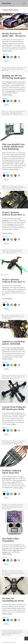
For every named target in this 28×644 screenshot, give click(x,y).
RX (14, 573)
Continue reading (7, 50)
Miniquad (20, 113)
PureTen (10, 69)
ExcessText (6, 3)
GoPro (6, 316)
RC (19, 69)
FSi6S (3, 573)
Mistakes (4, 443)
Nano (8, 507)
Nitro (7, 69)
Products (21, 111)
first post (11, 224)
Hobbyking (5, 220)
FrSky (23, 572)
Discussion (15, 67)
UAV (3, 318)
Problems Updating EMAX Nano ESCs (11, 471)
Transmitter (21, 573)
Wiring (18, 633)
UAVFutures (9, 82)
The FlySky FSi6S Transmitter (10, 539)
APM (8, 442)
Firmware (19, 377)
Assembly (9, 632)
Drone (17, 111)
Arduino (3, 377)
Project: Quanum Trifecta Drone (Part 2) (13, 213)
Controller (13, 572)
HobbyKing (13, 251)
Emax (15, 377)
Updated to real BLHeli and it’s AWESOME (13, 342)
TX (24, 573)
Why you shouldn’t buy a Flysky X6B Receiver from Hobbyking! (13, 146)
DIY (9, 377)
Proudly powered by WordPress (9, 642)
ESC (21, 506)
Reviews (7, 113)
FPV (16, 113)
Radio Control (20, 67)
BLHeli (7, 377)
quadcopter (4, 114)
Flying (16, 442)
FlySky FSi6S (16, 550)
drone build (5, 548)
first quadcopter (11, 91)
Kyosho (3, 69)
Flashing (23, 377)
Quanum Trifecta (16, 316)
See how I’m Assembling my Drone (13, 599)
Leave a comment (18, 114)
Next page (26, 638)
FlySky (12, 187)
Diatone (18, 632)
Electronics (4, 633)
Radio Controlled (15, 69)
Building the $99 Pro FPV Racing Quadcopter (13, 76)
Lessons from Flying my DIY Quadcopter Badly (14, 408)
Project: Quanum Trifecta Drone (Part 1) (13, 280)
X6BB (11, 189)
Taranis (16, 573)
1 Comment (6, 70)
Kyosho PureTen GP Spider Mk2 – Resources (14, 34)
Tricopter (7, 189)
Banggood (13, 113)
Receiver (11, 573)
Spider (22, 69)
